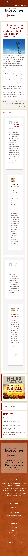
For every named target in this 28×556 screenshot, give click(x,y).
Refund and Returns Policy (14, 515)
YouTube (9, 1)
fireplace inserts (15, 103)
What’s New (14, 530)
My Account (16, 5)
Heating (9, 101)
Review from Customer (9, 418)
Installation (14, 510)
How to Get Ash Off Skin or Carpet (11, 425)
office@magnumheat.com (14, 470)
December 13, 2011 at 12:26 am (14, 126)
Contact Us (14, 527)
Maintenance (14, 507)
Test (14, 450)
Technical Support (14, 512)
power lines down (13, 104)
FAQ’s (14, 535)
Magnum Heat (14, 12)
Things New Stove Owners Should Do (12, 421)
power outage (20, 104)
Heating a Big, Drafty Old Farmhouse (12, 429)
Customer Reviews (14, 533)
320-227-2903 (19, 465)
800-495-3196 (10, 465)
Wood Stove (14, 101)
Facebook (15, 96)
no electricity (20, 103)
